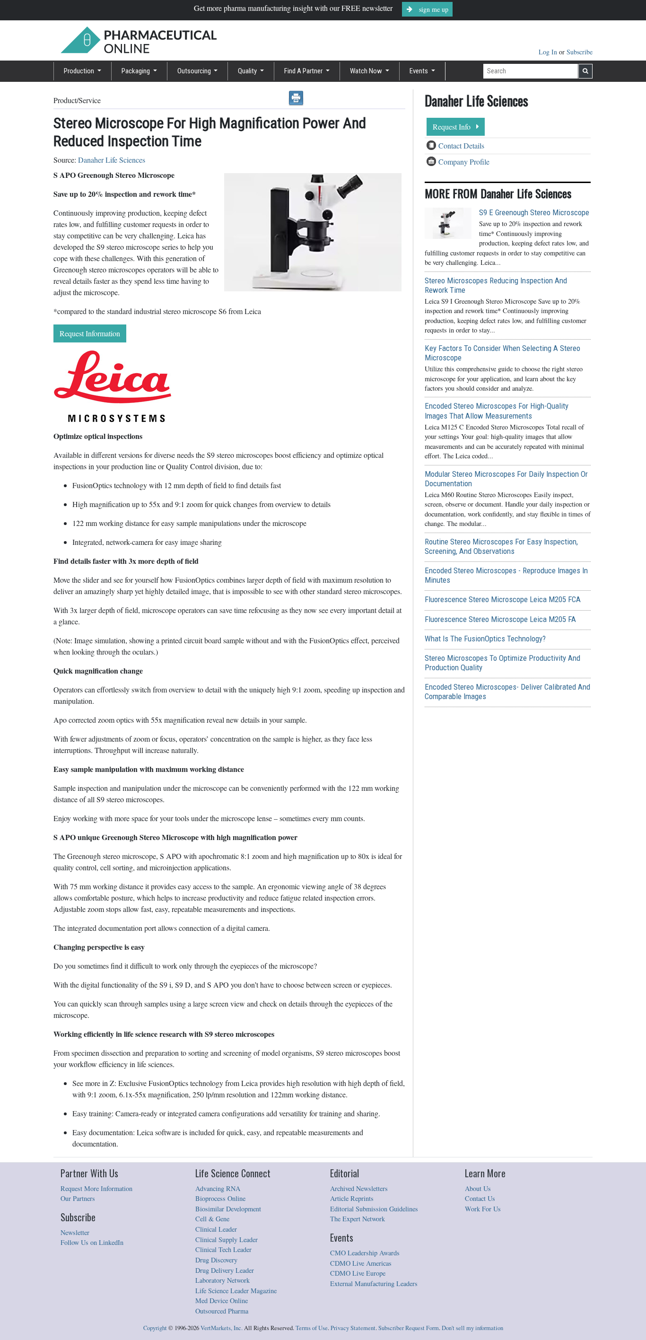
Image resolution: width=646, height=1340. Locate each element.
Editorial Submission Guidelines (374, 1208)
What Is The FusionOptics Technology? (485, 638)
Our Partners (78, 1198)
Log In (549, 51)
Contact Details (461, 145)
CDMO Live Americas (361, 1263)
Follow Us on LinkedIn (92, 1242)
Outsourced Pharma (221, 1310)
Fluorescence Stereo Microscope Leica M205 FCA (503, 599)
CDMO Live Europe (357, 1273)
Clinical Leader (216, 1229)
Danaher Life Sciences (111, 160)
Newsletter (75, 1232)
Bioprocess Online (220, 1198)
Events (419, 71)
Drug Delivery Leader (224, 1270)
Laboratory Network (222, 1280)
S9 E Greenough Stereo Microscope (534, 212)
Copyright (155, 1328)
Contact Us (480, 1198)
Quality (248, 71)
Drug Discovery (216, 1259)
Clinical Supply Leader (226, 1239)
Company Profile (463, 161)
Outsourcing (194, 71)
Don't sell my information (472, 1328)
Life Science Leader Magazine (236, 1290)
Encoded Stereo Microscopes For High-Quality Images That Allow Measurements (496, 410)
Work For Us (483, 1208)
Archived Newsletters (359, 1188)
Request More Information (96, 1188)
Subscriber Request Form (408, 1328)
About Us (478, 1188)
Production (80, 71)
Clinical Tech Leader (223, 1249)
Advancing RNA (217, 1188)
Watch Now (367, 71)
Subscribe (580, 51)
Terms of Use (312, 1328)
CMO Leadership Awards (365, 1252)
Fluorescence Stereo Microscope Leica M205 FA (500, 619)
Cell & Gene (212, 1218)
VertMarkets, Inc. (222, 1328)
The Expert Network (357, 1218)
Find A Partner (304, 71)
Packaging (136, 71)
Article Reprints (352, 1198)
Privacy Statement (353, 1328)
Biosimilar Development (228, 1208)
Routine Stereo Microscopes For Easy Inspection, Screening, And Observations (501, 546)
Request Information (90, 333)
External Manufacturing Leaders (374, 1283)
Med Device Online (221, 1300)
